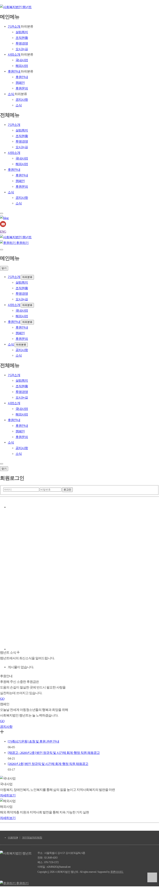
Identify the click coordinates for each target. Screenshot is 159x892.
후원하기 (22, 243)
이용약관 (13, 837)
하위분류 (27, 277)
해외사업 (22, 66)
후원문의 (22, 88)
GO (2, 699)
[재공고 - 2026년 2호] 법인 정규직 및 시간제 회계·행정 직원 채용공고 (54, 753)
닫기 (4, 268)
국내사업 (22, 60)
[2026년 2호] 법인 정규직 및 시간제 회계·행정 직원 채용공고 (48, 764)
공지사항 (22, 100)
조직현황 (22, 38)
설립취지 (22, 32)
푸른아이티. (117, 871)
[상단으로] (152, 877)
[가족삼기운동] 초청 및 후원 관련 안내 (33, 741)
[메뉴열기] (1, 249)
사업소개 (14, 54)
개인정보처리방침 (32, 837)
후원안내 (14, 71)
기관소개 (14, 26)
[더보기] (18, 652)
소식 (11, 94)
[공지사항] (2, 732)
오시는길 (22, 49)
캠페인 (20, 83)
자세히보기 (8, 795)
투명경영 (22, 43)
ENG (3, 231)
